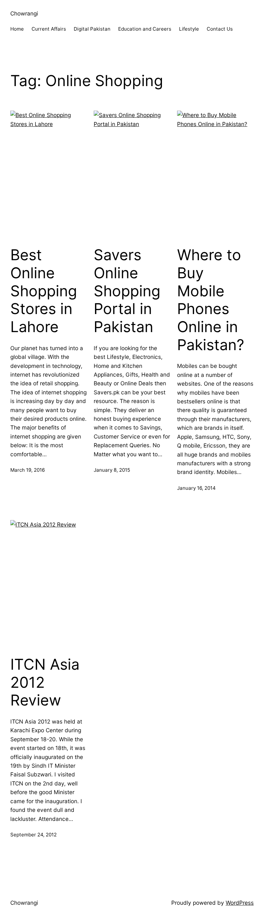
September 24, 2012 (33, 835)
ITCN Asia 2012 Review (45, 682)
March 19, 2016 (27, 470)
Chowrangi (24, 13)
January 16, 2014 (196, 488)
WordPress (240, 902)
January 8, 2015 (112, 470)
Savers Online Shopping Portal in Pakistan (127, 291)
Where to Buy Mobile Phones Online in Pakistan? (210, 299)
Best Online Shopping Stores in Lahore (43, 291)
